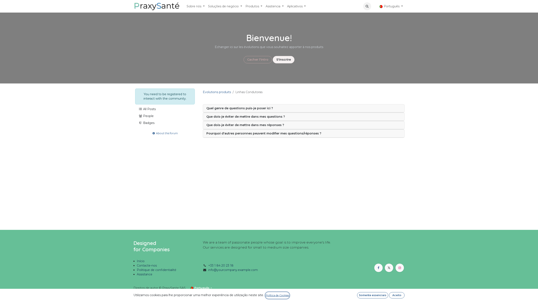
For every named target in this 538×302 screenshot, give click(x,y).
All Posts (149, 109)
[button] (367, 6)
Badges (148, 123)
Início (141, 261)
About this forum (166, 133)
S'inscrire (283, 59)
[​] (374, 6)
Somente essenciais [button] (372, 295)
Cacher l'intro (257, 59)
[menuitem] (195, 6)
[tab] (303, 108)
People (148, 116)
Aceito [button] (396, 295)
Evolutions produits (217, 92)
